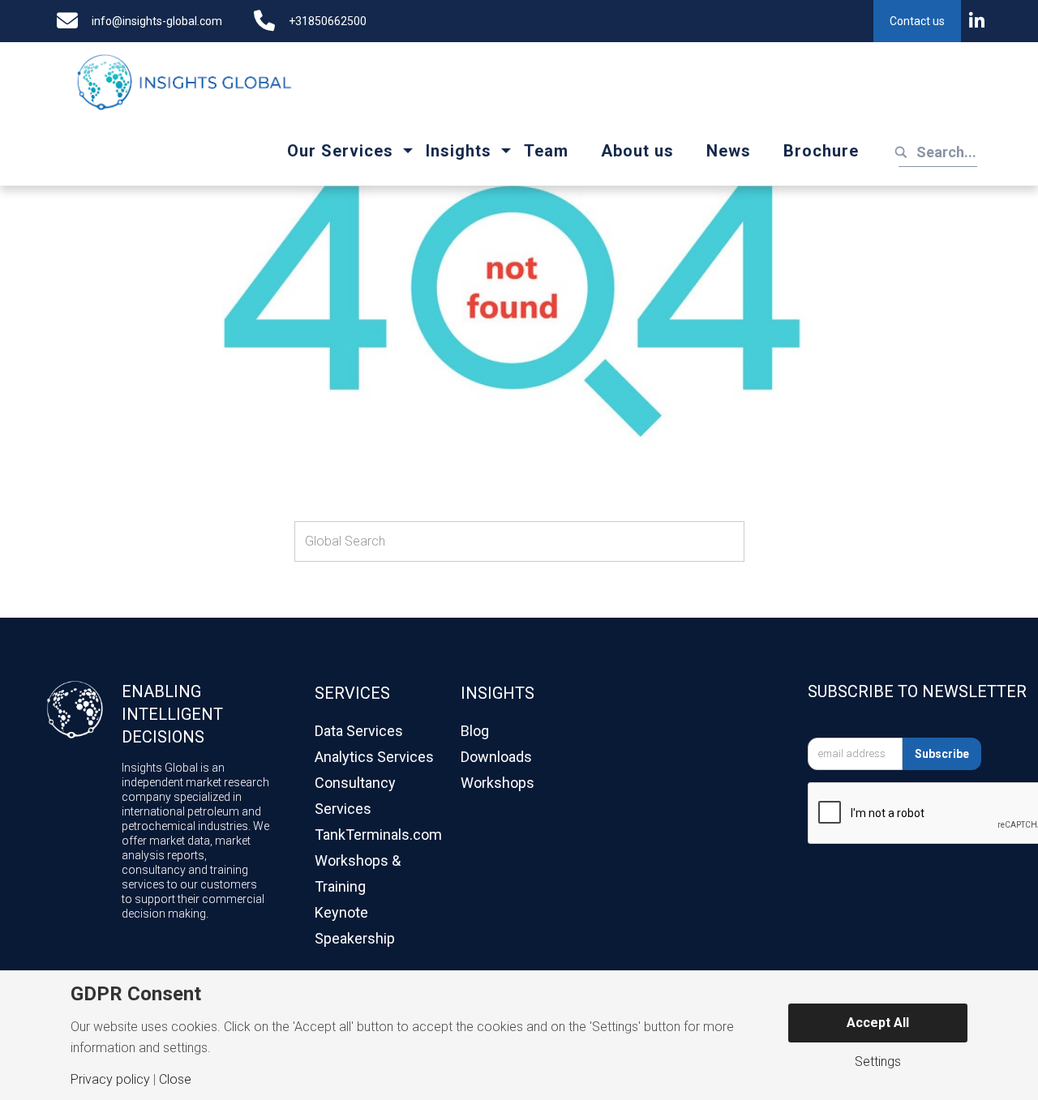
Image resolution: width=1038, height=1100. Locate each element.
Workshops (497, 782)
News (728, 151)
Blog (475, 730)
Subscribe (942, 753)
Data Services (359, 730)
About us (637, 151)
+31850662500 (328, 21)
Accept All (878, 1022)
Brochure (821, 151)
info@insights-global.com (157, 21)
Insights (458, 151)
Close (175, 1079)
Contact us (917, 21)
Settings (878, 1061)
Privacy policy (110, 1079)
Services (352, 693)
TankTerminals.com (378, 834)
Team (546, 151)
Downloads (496, 756)
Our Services (340, 151)
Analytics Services (374, 756)
